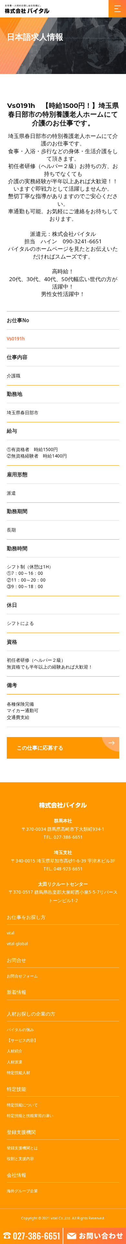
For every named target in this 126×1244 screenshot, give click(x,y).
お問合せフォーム (22, 976)
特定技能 (16, 1089)
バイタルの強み (20, 1029)
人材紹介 (14, 1051)
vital (10, 933)
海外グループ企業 (22, 1191)
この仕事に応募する (40, 748)
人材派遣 (14, 1062)
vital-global (17, 943)
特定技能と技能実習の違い (30, 1115)
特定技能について (22, 1105)
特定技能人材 (18, 1072)
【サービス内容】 (22, 1040)
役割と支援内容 (20, 1158)
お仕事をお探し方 (26, 917)
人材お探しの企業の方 (31, 1013)
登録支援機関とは (22, 1148)
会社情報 (16, 1175)
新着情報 (16, 992)
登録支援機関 (21, 1132)
